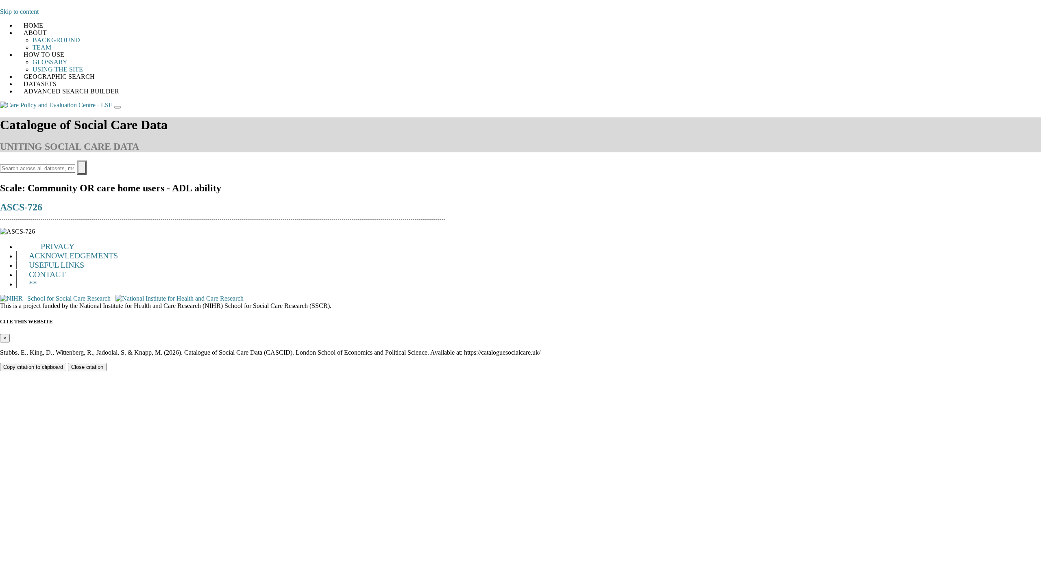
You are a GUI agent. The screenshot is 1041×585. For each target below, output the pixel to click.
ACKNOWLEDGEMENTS (73, 255)
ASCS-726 (21, 207)
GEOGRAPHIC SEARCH (59, 76)
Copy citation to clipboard (33, 367)
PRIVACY (57, 246)
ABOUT (35, 32)
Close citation (87, 367)
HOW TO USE (44, 54)
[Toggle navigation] (117, 107)
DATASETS (40, 83)
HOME (33, 25)
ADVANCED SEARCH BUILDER (71, 91)
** (33, 283)
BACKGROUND (56, 40)
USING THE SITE (58, 69)
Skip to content (19, 11)
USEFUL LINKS (56, 264)
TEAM (42, 47)
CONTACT (47, 274)
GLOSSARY (50, 61)
